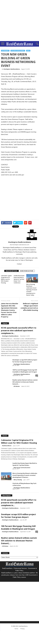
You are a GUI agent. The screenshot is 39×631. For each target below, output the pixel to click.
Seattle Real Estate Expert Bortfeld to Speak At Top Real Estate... (24, 464)
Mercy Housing (18, 479)
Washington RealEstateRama (11, 69)
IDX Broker (17, 386)
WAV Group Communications (22, 467)
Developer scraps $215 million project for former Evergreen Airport (24, 361)
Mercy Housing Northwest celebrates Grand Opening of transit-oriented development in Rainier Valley (31, 290)
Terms (16, 628)
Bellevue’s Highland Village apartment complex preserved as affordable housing (29, 306)
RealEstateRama (6, 445)
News (28, 50)
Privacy (22, 628)
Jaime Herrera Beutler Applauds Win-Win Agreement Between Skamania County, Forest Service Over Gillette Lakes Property (9, 310)
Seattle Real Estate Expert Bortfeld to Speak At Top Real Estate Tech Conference (19, 279)
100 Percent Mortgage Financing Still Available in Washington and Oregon (24, 371)
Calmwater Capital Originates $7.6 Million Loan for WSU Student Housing (6, 279)
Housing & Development (17, 50)
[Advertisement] (19, 20)
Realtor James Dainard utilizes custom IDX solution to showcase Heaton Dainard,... (25, 382)
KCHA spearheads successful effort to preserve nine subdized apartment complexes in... (18, 330)
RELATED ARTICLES (11, 271)
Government (5, 50)
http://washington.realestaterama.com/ (19, 244)
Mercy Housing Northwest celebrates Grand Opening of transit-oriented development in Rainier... (24, 475)
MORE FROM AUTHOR (26, 271)
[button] (35, 44)
